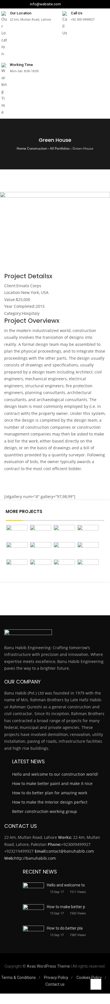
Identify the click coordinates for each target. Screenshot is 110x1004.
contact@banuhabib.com (70, 851)
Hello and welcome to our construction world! (55, 774)
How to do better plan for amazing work (49, 792)
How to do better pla (65, 928)
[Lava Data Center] (88, 533)
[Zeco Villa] (40, 533)
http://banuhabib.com (35, 858)
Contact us (55, 984)
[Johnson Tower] (17, 550)
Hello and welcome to (66, 885)
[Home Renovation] (64, 567)
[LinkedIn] (71, 4)
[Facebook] (66, 4)
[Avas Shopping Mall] (64, 550)
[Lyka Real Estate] (40, 550)
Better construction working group (44, 811)
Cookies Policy (89, 977)
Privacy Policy (56, 977)
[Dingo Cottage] (64, 533)
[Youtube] (82, 4)
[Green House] (40, 567)
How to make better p (66, 907)
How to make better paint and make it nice (52, 783)
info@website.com (45, 4)
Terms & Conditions (18, 977)
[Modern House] (88, 567)
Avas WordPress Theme (48, 966)
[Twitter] (76, 4)
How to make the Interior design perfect (49, 802)
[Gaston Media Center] (17, 567)
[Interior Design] (88, 550)
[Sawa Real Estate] (17, 533)
